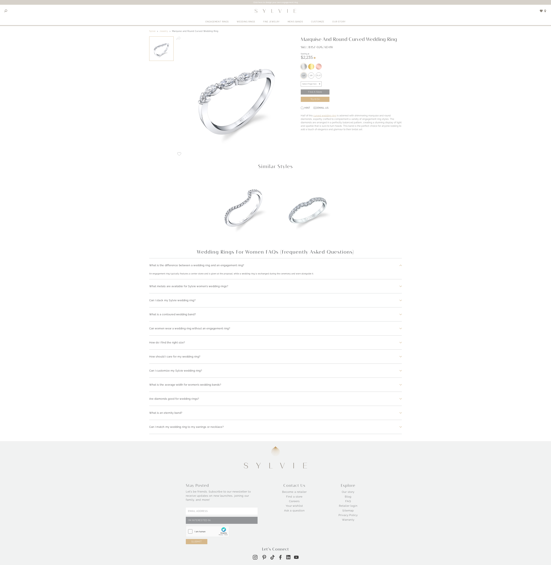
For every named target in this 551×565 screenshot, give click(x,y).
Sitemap (348, 510)
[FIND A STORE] (545, 10)
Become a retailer (294, 491)
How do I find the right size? (167, 342)
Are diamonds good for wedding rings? (174, 398)
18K (311, 75)
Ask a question (294, 510)
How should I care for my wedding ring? (174, 356)
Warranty (348, 519)
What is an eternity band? (165, 412)
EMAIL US (322, 107)
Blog (348, 496)
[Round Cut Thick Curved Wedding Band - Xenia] (308, 210)
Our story (348, 491)
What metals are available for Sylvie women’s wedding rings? (188, 286)
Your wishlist (294, 505)
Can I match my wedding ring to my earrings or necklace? (186, 426)
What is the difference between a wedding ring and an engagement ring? (196, 265)
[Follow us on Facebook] (280, 557)
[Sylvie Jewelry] (275, 11)
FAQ (348, 501)
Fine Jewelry (271, 22)
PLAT (319, 75)
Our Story (339, 22)
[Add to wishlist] (541, 10)
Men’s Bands (295, 22)
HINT (307, 107)
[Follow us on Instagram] (255, 557)
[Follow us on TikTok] (272, 557)
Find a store (294, 496)
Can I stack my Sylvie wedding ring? (172, 300)
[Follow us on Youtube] (296, 557)
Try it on (315, 99)
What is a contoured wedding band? (172, 314)
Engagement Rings (217, 22)
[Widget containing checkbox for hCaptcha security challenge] (207, 531)
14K (303, 75)
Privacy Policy (348, 515)
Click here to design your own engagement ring (275, 2)
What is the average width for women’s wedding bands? (185, 384)
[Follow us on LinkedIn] (288, 557)
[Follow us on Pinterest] (264, 557)
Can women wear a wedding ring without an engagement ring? (189, 328)
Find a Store (315, 92)
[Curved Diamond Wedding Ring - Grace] (243, 210)
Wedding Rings (246, 22)
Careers (294, 501)
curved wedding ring (324, 115)
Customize (317, 22)
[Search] (5, 10)
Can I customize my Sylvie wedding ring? (175, 370)
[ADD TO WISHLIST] (179, 154)
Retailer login (348, 505)
